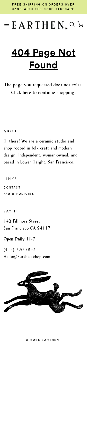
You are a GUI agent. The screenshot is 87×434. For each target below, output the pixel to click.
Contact (12, 187)
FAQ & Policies (19, 193)
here (27, 92)
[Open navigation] (6, 24)
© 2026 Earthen (42, 340)
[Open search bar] (72, 24)
